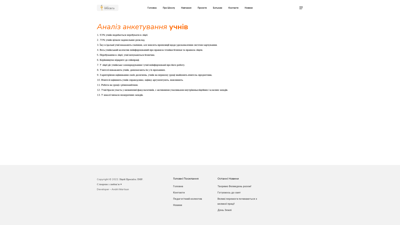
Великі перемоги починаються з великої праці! (237, 201)
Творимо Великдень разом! (234, 186)
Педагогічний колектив (187, 198)
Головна (178, 186)
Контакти (179, 192)
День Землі (225, 210)
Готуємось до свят (229, 192)
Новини (177, 205)
